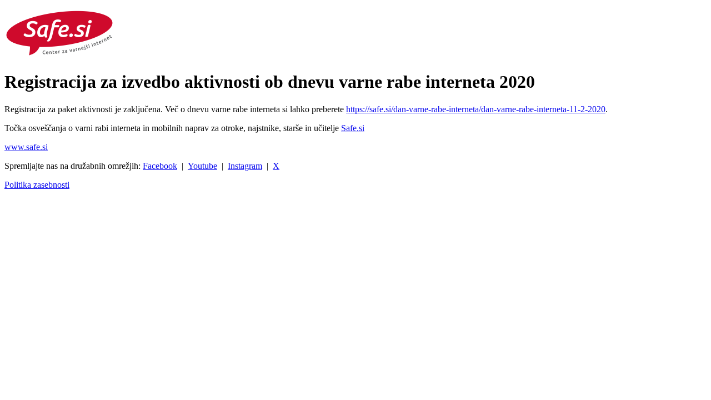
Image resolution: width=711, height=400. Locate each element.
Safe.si (352, 128)
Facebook (160, 166)
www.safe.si (26, 147)
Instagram (245, 166)
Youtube (202, 166)
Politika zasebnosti (36, 184)
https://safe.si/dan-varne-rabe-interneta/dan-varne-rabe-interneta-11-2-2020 (475, 109)
